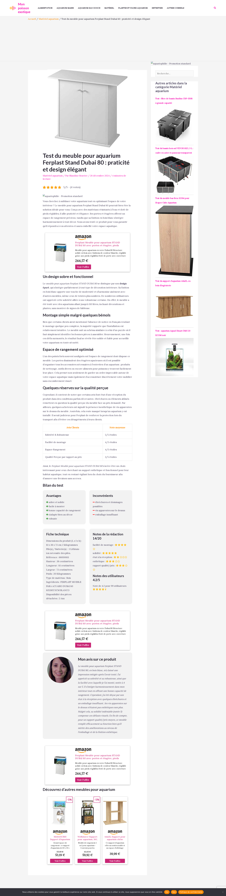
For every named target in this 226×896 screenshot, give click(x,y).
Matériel (109, 8)
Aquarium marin (65, 8)
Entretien (157, 8)
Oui (166, 892)
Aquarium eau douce (89, 8)
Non (174, 892)
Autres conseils (175, 8)
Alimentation (45, 8)
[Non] (222, 892)
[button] (215, 8)
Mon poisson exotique (24, 8)
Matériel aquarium (53, 175)
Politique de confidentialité (191, 892)
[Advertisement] (113, 40)
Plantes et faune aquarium (133, 8)
